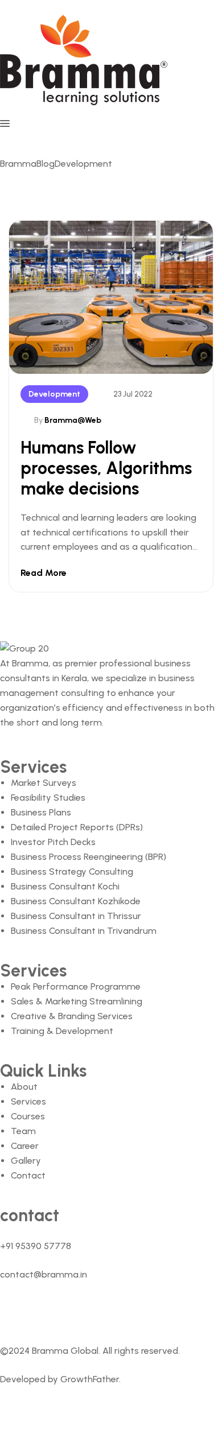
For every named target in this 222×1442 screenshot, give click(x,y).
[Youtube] (93, 1310)
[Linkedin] (53, 1310)
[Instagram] (132, 1310)
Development (54, 394)
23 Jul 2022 (133, 394)
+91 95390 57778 (35, 1246)
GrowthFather (89, 1379)
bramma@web (72, 420)
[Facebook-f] (14, 1310)
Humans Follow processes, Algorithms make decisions (106, 468)
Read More (43, 572)
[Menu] (111, 123)
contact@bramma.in (43, 1274)
